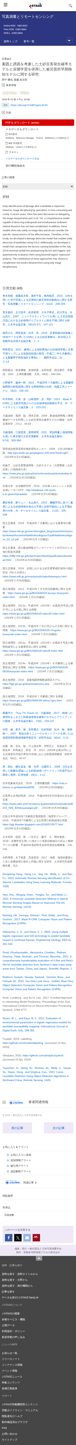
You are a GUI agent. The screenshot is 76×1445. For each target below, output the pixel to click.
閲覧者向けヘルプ (12, 1416)
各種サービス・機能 (13, 1319)
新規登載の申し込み (13, 1337)
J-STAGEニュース (12, 1376)
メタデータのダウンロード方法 (22, 158)
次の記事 (59, 1128)
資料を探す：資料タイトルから (20, 1274)
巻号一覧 (28, 41)
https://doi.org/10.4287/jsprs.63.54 (29, 105)
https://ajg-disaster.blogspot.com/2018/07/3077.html (33, 824)
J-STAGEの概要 (11, 1313)
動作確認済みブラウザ (15, 1422)
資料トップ (11, 41)
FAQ (4, 1428)
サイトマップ (9, 1439)
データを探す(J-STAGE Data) (19, 1297)
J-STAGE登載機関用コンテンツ (20, 1404)
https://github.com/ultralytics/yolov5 (43, 1055)
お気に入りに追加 (21, 1154)
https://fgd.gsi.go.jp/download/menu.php (26, 683)
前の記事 (17, 1128)
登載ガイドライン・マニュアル (20, 1410)
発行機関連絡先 (15, 165)
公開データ (8, 1325)
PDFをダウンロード (22, 122)
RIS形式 (12, 134)
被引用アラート (20, 1165)
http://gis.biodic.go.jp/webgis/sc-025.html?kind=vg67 (38, 452)
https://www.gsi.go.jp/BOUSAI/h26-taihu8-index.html (33, 650)
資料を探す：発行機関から (17, 1285)
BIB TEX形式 (15, 143)
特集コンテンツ (11, 1382)
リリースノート (11, 1359)
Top (39, 1258)
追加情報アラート (21, 1160)
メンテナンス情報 (12, 1364)
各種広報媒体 (9, 1388)
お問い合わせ (9, 1433)
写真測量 (9, 1215)
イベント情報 (9, 1370)
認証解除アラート (21, 1171)
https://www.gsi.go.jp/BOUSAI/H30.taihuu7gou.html (32, 700)
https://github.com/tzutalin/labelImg (23, 1042)
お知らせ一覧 (9, 1353)
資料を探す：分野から (15, 1279)
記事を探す (8, 1291)
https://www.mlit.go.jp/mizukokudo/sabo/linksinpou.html (34, 576)
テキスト (14, 152)
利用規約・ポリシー (13, 1331)
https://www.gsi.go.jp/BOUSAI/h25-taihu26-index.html (33, 613)
